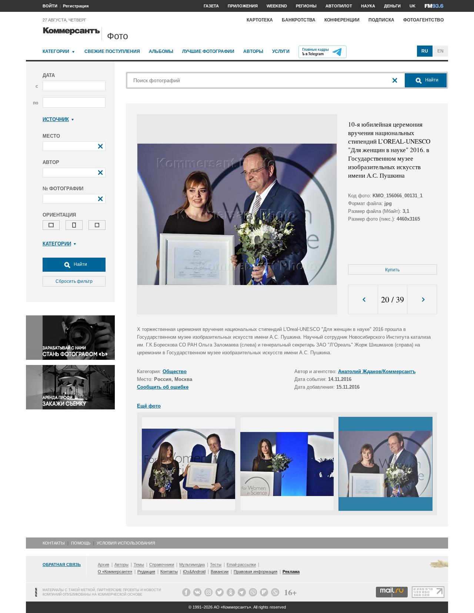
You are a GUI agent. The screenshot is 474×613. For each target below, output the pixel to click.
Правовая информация (255, 571)
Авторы (253, 51)
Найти (80, 264)
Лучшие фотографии (208, 51)
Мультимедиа (192, 564)
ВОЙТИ (50, 6)
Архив (103, 564)
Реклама (291, 571)
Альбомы (161, 51)
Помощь (80, 543)
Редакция (146, 571)
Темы (139, 564)
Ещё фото (149, 406)
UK (412, 6)
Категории (56, 51)
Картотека (260, 20)
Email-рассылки (241, 564)
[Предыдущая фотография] (363, 299)
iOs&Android (194, 571)
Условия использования (126, 543)
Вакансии (219, 571)
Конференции (342, 20)
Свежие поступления (112, 51)
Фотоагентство (423, 20)
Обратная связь (62, 564)
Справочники (161, 564)
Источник (56, 119)
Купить (392, 269)
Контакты (54, 543)
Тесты (215, 564)
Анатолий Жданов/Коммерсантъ (376, 371)
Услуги (281, 51)
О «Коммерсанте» (115, 571)
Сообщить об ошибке (162, 387)
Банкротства (299, 20)
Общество (175, 371)
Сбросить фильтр (74, 281)
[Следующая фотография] (422, 299)
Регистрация (76, 6)
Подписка (381, 20)
